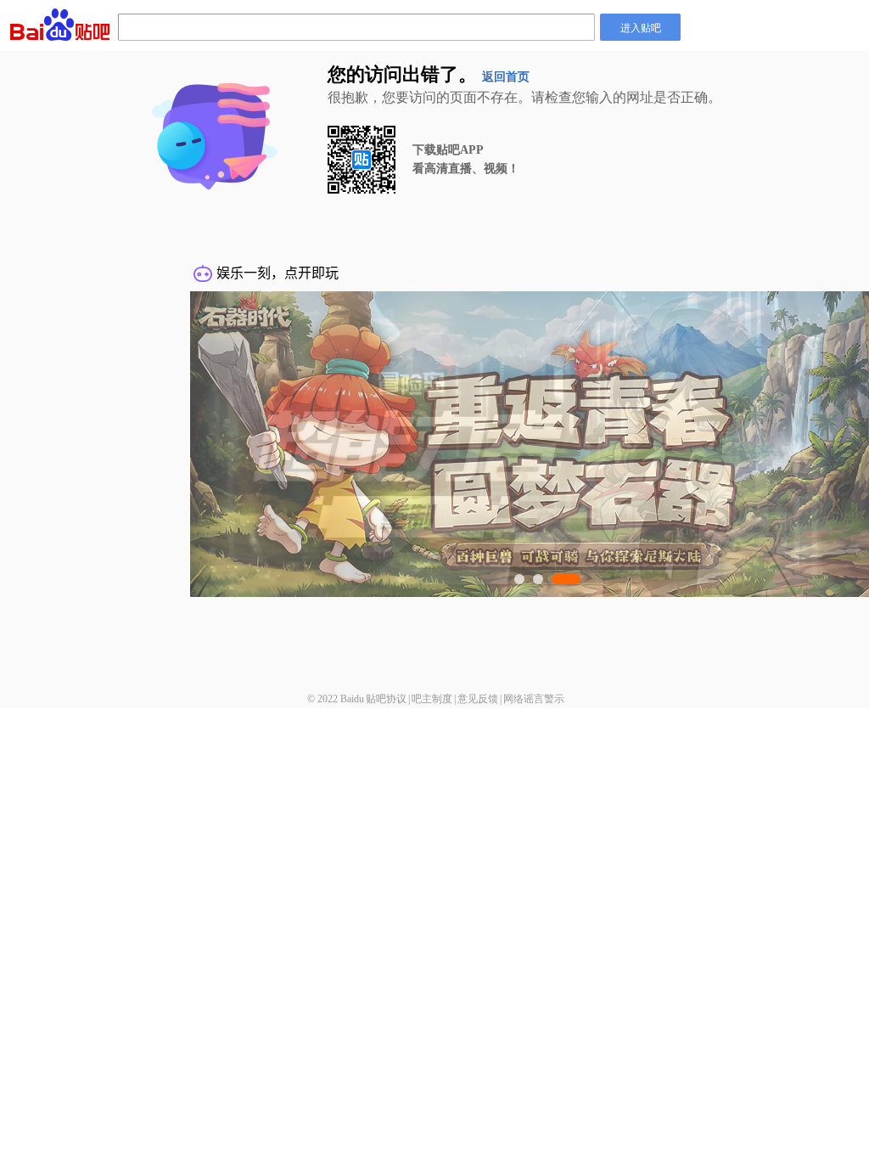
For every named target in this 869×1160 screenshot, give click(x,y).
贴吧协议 (386, 699)
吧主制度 (432, 699)
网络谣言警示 (533, 699)
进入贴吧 (640, 27)
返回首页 (506, 76)
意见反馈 (477, 699)
